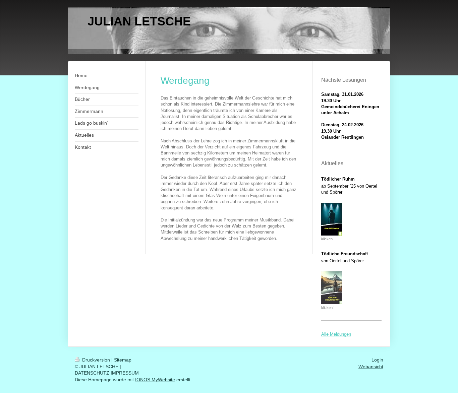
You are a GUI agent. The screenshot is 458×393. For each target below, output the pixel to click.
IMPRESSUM (125, 373)
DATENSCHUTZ (92, 373)
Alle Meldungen (336, 334)
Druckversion (96, 360)
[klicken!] (331, 219)
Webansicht (370, 366)
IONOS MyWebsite (155, 379)
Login (377, 360)
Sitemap (122, 360)
